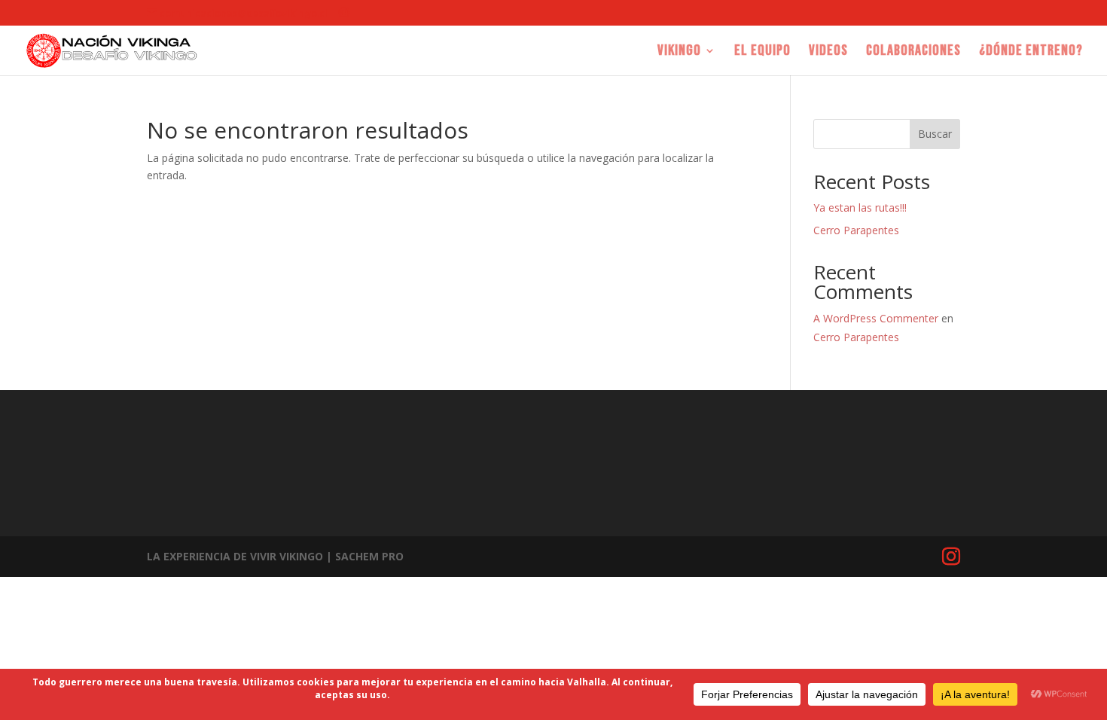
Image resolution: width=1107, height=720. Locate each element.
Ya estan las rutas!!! (860, 207)
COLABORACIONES (913, 52)
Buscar (935, 134)
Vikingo (679, 52)
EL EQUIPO (762, 52)
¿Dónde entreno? (1031, 52)
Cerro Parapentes (856, 230)
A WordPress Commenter (875, 318)
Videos (828, 52)
